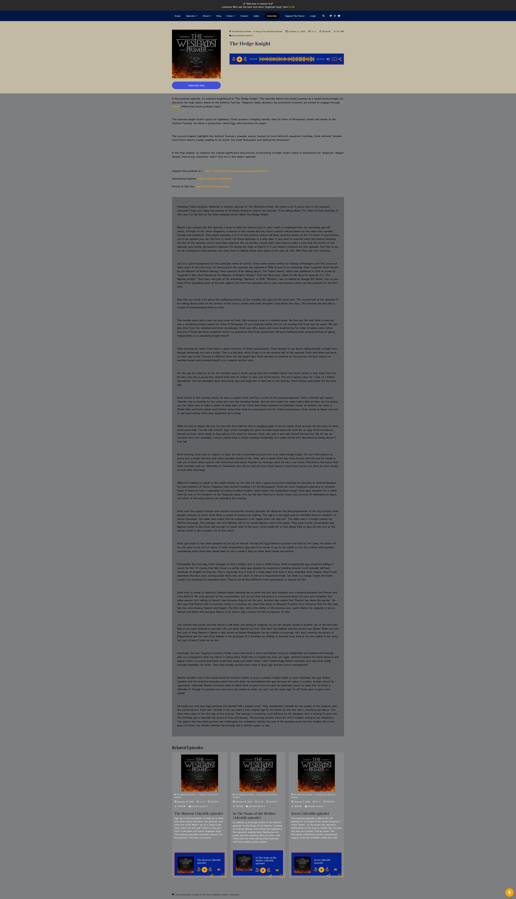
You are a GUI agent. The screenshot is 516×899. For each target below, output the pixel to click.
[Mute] (328, 59)
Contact (244, 15)
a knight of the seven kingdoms (206, 894)
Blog (218, 15)
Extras (230, 15)
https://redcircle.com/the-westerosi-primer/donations (236, 171)
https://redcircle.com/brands (215, 179)
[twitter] (331, 15)
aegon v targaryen (230, 894)
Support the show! (295, 15)
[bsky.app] (338, 15)
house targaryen (183, 894)
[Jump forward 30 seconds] (245, 58)
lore (234, 35)
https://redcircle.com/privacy (213, 186)
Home (178, 15)
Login (313, 15)
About (206, 15)
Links (256, 15)
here (291, 7)
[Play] (239, 59)
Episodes (190, 15)
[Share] (340, 59)
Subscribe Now (196, 85)
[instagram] (335, 15)
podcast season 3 (245, 35)
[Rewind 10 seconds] (233, 58)
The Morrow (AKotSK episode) (198, 813)
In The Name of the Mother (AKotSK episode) (254, 815)
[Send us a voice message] (509, 893)
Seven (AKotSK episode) (310, 813)
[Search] (323, 15)
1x (334, 59)
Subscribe (272, 15)
